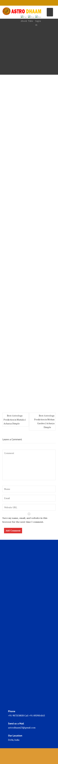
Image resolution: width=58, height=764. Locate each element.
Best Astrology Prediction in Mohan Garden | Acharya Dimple (44, 421)
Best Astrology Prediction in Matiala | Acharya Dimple (15, 419)
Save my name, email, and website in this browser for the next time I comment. (24, 519)
